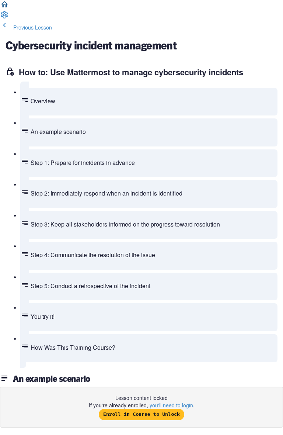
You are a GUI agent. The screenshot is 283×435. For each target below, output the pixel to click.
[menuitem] (4, 17)
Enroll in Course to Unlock (141, 414)
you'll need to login (171, 405)
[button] (4, 6)
